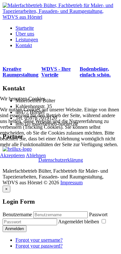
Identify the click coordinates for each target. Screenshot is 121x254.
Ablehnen (36, 155)
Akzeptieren (12, 155)
